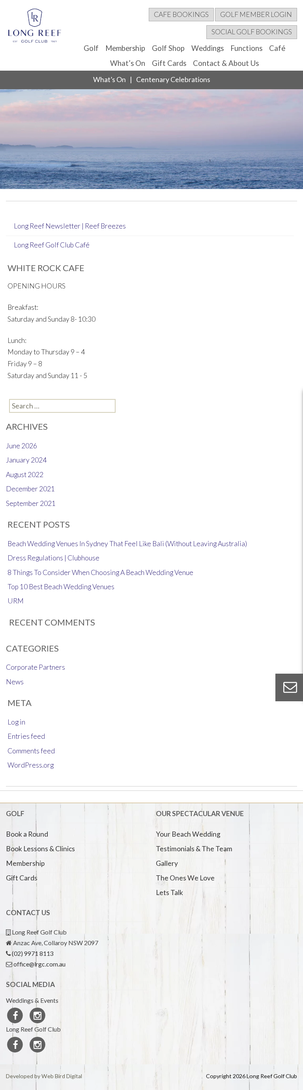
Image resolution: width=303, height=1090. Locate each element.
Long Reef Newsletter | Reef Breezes (70, 226)
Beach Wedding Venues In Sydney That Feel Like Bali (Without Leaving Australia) (127, 543)
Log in (16, 722)
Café (277, 48)
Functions (246, 48)
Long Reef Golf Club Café (52, 245)
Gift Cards (169, 63)
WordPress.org (30, 765)
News (15, 682)
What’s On (127, 63)
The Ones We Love (185, 878)
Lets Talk (169, 892)
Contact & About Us (226, 63)
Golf (91, 48)
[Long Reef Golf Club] (35, 27)
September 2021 (31, 503)
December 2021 (30, 489)
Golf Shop (168, 48)
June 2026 (21, 446)
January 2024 (26, 460)
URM (15, 601)
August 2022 (24, 474)
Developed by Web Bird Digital (44, 1076)
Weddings (207, 48)
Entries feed (26, 736)
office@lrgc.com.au (39, 964)
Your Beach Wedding (188, 834)
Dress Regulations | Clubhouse (53, 558)
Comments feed (31, 751)
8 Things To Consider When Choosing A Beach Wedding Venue (100, 572)
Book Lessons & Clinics (40, 849)
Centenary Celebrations (173, 79)
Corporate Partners (35, 667)
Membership (125, 48)
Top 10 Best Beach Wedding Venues (60, 586)
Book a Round (27, 834)
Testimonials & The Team (194, 849)
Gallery (167, 863)
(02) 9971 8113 (33, 953)
